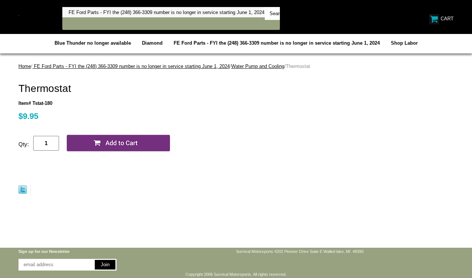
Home (24, 66)
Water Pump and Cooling (257, 66)
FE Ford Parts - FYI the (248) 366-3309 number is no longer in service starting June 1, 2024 (277, 43)
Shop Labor (404, 43)
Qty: (23, 144)
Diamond (152, 43)
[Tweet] (22, 192)
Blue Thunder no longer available (93, 43)
